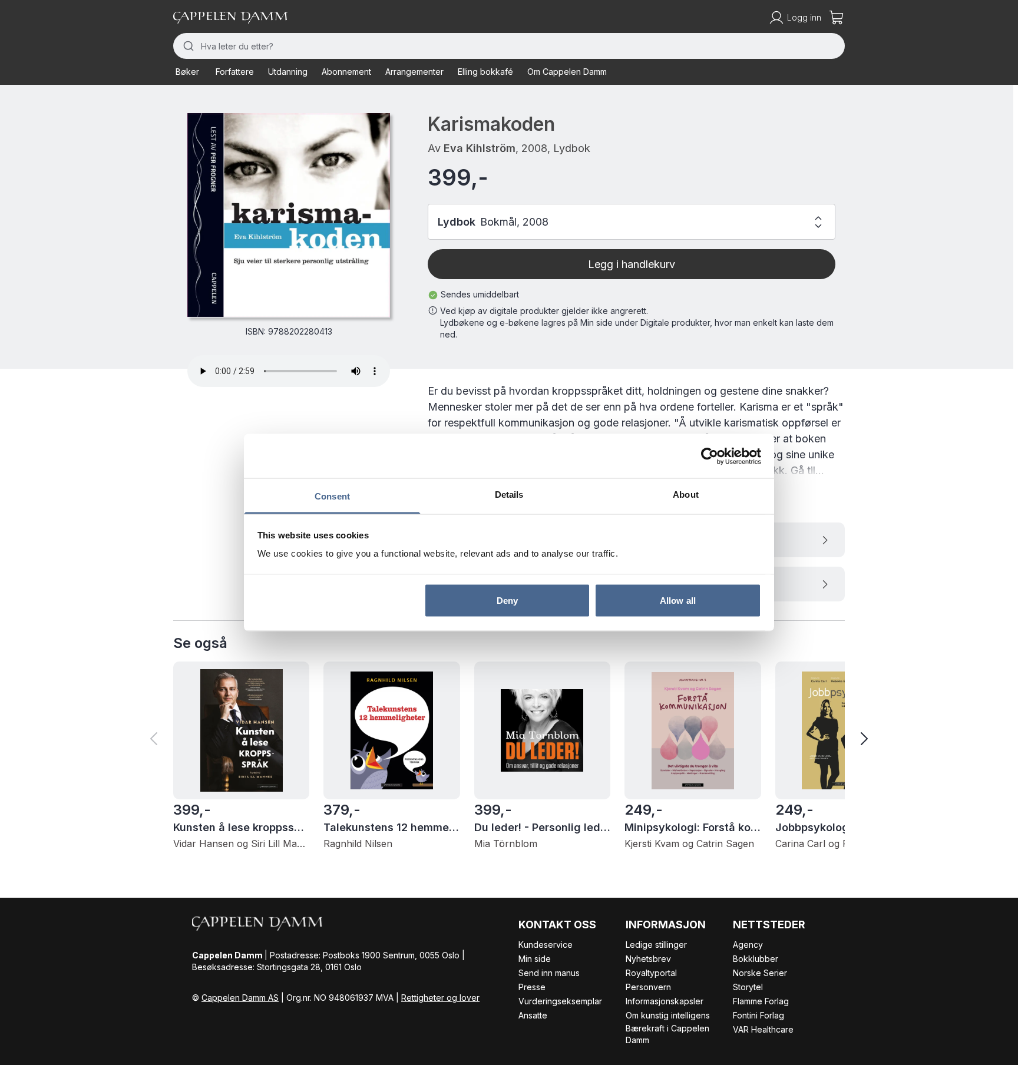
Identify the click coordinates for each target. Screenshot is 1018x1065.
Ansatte (532, 1015)
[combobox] (509, 46)
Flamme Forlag (761, 1001)
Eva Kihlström (479, 148)
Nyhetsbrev (648, 959)
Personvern (648, 987)
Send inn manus (549, 973)
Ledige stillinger (656, 945)
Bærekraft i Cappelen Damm (667, 1034)
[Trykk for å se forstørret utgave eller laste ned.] (288, 215)
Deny (507, 600)
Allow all (678, 600)
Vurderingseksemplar (560, 1001)
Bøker (187, 72)
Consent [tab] (332, 496)
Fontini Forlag (758, 1015)
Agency (748, 945)
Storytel (748, 987)
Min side (534, 959)
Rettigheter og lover (440, 998)
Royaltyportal (651, 973)
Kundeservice (545, 945)
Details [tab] (509, 494)
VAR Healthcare (763, 1029)
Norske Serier (760, 973)
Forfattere (235, 72)
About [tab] (686, 494)
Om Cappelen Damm (567, 72)
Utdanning (288, 72)
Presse (532, 987)
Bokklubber (755, 959)
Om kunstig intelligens (668, 1015)
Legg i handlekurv (631, 264)
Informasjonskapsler (664, 1001)
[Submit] (187, 46)
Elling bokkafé (485, 72)
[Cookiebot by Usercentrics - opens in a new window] (709, 456)
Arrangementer (414, 72)
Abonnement (346, 72)
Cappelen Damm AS (240, 998)
